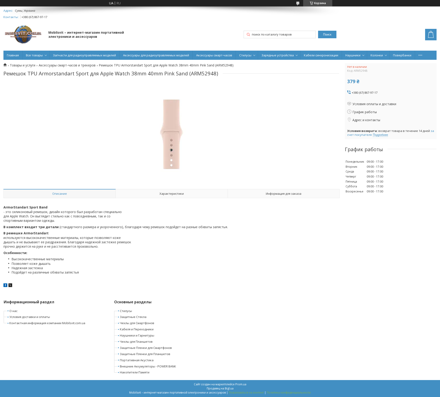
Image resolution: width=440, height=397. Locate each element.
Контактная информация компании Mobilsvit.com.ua (47, 323)
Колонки (377, 55)
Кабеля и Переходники (137, 329)
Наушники (352, 55)
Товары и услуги (22, 65)
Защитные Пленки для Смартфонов (146, 348)
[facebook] (5, 286)
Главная (13, 55)
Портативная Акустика (137, 360)
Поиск (327, 34)
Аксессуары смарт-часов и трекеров (67, 65)
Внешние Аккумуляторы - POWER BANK (148, 366)
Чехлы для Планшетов (136, 342)
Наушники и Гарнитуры (137, 335)
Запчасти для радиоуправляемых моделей (84, 55)
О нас (13, 311)
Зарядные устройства (277, 55)
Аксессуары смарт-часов (214, 55)
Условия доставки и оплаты (29, 317)
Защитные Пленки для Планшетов (145, 354)
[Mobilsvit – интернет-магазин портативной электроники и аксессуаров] (23, 35)
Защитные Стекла (133, 317)
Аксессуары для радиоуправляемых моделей (156, 55)
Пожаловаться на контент (246, 392)
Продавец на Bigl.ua (220, 388)
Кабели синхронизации (321, 55)
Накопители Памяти (134, 372)
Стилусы (245, 55)
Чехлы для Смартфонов (137, 323)
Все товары (34, 55)
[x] (10, 286)
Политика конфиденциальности (289, 392)
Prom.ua (240, 384)
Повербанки (402, 55)
